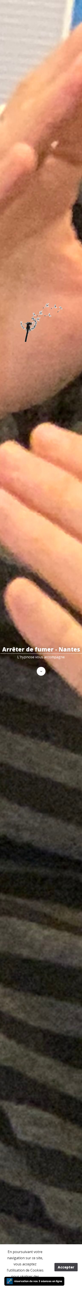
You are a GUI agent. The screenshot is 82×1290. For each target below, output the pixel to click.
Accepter (66, 1267)
